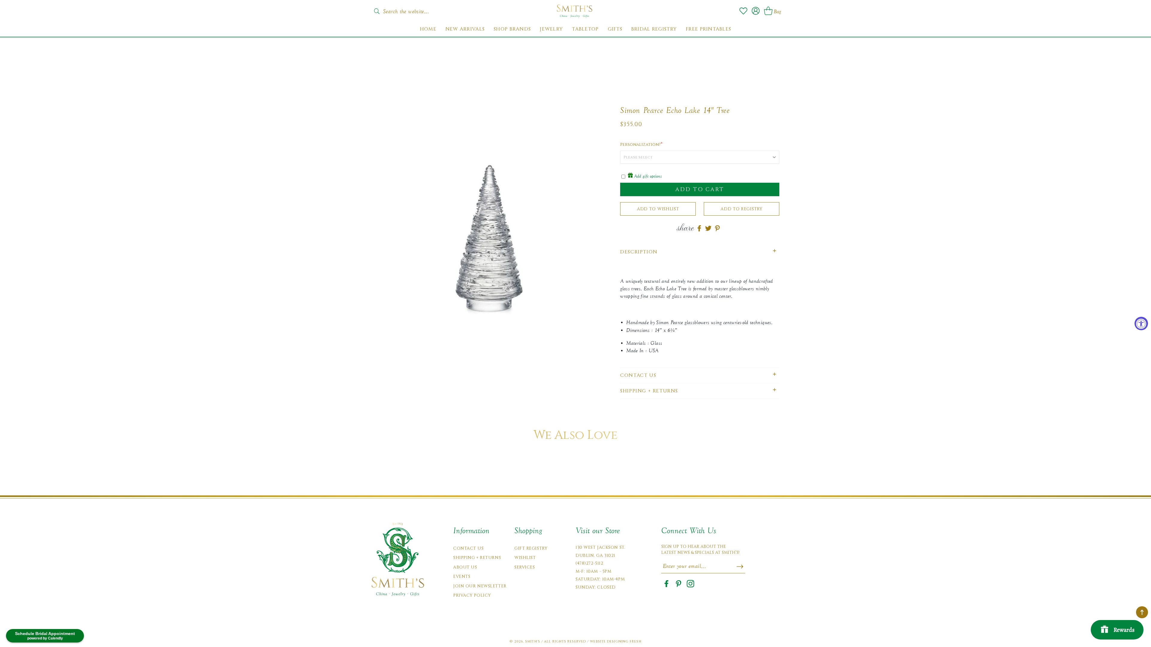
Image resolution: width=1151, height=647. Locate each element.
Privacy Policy (472, 595)
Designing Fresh (624, 641)
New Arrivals (465, 29)
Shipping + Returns (477, 557)
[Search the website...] (376, 11)
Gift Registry (530, 548)
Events (461, 576)
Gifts (615, 29)
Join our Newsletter (480, 586)
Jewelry (551, 29)
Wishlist (525, 557)
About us (465, 567)
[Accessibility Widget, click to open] (1141, 323)
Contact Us (468, 548)
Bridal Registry (654, 29)
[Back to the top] (1142, 612)
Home (428, 29)
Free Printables (708, 29)
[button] (699, 252)
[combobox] (412, 9)
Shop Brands (512, 29)
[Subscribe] (740, 566)
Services (524, 567)
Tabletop (585, 29)
